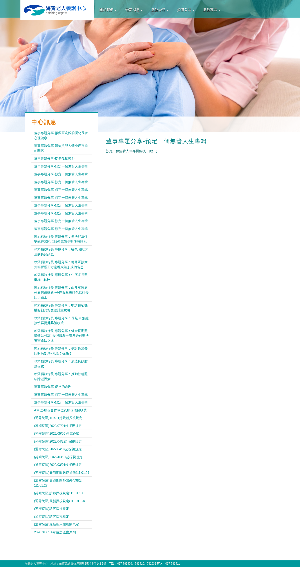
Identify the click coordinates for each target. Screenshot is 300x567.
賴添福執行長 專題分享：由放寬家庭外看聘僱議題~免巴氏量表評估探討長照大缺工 (61, 292)
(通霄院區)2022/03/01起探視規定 (58, 465)
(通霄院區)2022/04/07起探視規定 (58, 449)
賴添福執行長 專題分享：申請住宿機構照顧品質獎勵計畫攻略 (61, 307)
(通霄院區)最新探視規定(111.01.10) (59, 501)
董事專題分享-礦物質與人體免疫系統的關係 (61, 148)
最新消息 (132, 10)
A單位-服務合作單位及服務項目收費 (60, 410)
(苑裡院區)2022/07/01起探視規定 (58, 426)
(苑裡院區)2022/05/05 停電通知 (56, 433)
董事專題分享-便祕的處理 (52, 386)
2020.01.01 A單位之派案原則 (55, 532)
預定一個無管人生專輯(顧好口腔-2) (131, 151)
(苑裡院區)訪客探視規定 (51, 508)
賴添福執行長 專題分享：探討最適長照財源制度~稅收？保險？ (61, 350)
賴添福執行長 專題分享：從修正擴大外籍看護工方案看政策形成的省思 (61, 264)
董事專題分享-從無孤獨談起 (54, 158)
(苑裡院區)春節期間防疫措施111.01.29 (61, 472)
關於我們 (106, 10)
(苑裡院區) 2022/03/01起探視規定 (58, 457)
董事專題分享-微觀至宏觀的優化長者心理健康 (61, 135)
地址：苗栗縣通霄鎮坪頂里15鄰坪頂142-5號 (78, 563)
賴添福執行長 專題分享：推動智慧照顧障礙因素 (61, 376)
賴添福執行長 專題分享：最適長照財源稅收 (61, 363)
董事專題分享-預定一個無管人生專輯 (61, 166)
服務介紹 (158, 10)
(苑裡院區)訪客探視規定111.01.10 (58, 493)
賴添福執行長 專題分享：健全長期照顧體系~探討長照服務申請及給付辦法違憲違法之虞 (61, 336)
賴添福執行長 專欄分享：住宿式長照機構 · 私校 (61, 277)
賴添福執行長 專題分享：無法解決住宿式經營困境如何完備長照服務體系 (61, 239)
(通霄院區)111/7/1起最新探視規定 (58, 418)
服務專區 (210, 10)
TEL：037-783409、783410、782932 (132, 563)
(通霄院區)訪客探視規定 (51, 516)
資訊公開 (184, 10)
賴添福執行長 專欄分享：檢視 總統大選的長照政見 (61, 251)
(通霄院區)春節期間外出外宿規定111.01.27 (58, 482)
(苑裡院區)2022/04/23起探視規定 (58, 441)
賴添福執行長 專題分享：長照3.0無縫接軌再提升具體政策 (61, 320)
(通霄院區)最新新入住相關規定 (56, 524)
